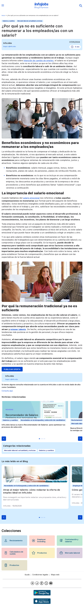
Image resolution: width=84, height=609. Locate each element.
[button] (4, 438)
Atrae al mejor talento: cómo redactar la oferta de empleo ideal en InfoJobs (31, 491)
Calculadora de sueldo (16, 553)
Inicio (3, 15)
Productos (42, 553)
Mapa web (55, 575)
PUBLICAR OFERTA (12, 369)
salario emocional (31, 198)
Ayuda (27, 575)
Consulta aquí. (7, 391)
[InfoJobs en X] (46, 583)
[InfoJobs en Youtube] (51, 583)
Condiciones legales (40, 575)
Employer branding (41, 540)
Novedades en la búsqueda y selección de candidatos (43, 420)
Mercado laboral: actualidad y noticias (30, 21)
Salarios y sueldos (9, 21)
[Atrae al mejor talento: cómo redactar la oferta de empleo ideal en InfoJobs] (35, 482)
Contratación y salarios (71, 540)
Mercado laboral (72, 553)
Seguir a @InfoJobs (9, 46)
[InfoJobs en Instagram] (33, 583)
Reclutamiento (16, 540)
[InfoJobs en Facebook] (42, 583)
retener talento (18, 329)
